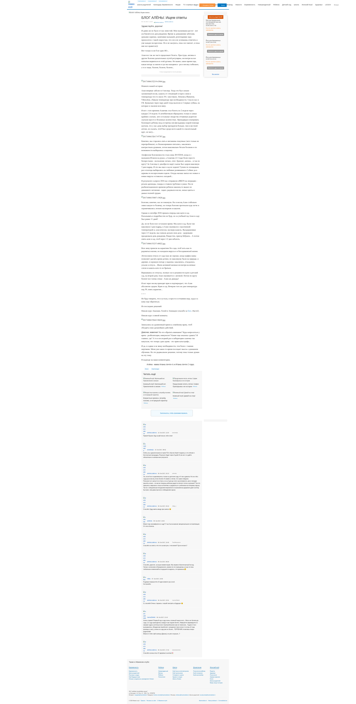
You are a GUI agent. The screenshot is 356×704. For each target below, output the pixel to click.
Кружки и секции (177, 677)
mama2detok (151, 617)
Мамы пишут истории (216, 683)
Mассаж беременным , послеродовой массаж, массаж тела (213, 22)
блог (189, 310)
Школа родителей (144, 5)
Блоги (146, 369)
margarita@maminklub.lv (141, 695)
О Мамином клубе (162, 700)
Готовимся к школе (178, 675)
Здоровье (318, 5)
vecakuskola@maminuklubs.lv (207, 695)
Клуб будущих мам (134, 677)
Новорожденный (264, 5)
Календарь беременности (163, 5)
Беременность (249, 5)
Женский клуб (214, 667)
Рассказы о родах (134, 675)
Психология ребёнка (199, 671)
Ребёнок (276, 5)
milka (148, 579)
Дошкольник (197, 667)
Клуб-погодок (155, 369)
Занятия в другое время (215, 34)
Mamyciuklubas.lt (212, 700)
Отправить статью (208, 5)
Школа (296, 5)
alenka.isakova (152, 432)
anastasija (150, 449)
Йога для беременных (213, 40)
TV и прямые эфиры (190, 5)
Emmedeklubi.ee (223, 700)
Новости (238, 5)
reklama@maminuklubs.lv (182, 695)
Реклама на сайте (151, 700)
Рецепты (212, 671)
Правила (143, 700)
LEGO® (328, 5)
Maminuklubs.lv (203, 700)
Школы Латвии (177, 679)
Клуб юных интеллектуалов (181, 671)
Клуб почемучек (197, 673)
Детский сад (286, 5)
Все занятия (215, 74)
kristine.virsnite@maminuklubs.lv (161, 695)
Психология (161, 677)
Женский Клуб (307, 5)
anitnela (149, 521)
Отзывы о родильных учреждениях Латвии (141, 679)
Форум (177, 5)
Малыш (160, 673)
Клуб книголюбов (198, 675)
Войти (223, 5)
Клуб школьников (178, 673)
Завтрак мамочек (215, 677)
